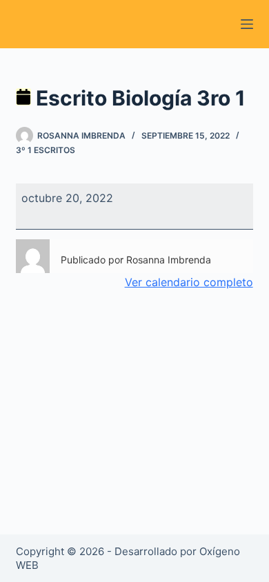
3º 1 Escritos (45, 150)
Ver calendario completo (189, 282)
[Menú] (247, 24)
